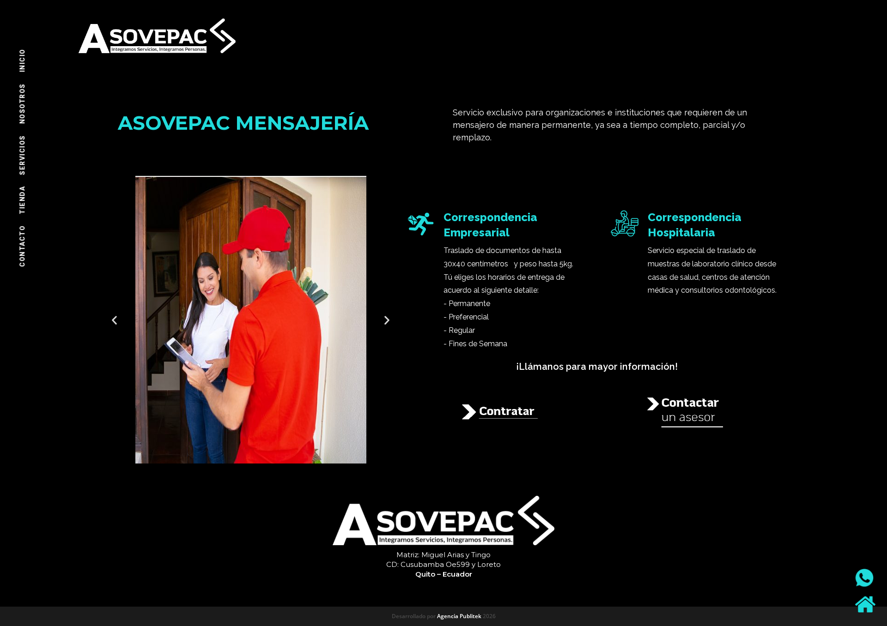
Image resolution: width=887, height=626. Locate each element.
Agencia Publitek (459, 616)
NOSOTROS (22, 104)
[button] (114, 319)
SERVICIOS (22, 155)
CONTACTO (22, 246)
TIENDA (22, 200)
